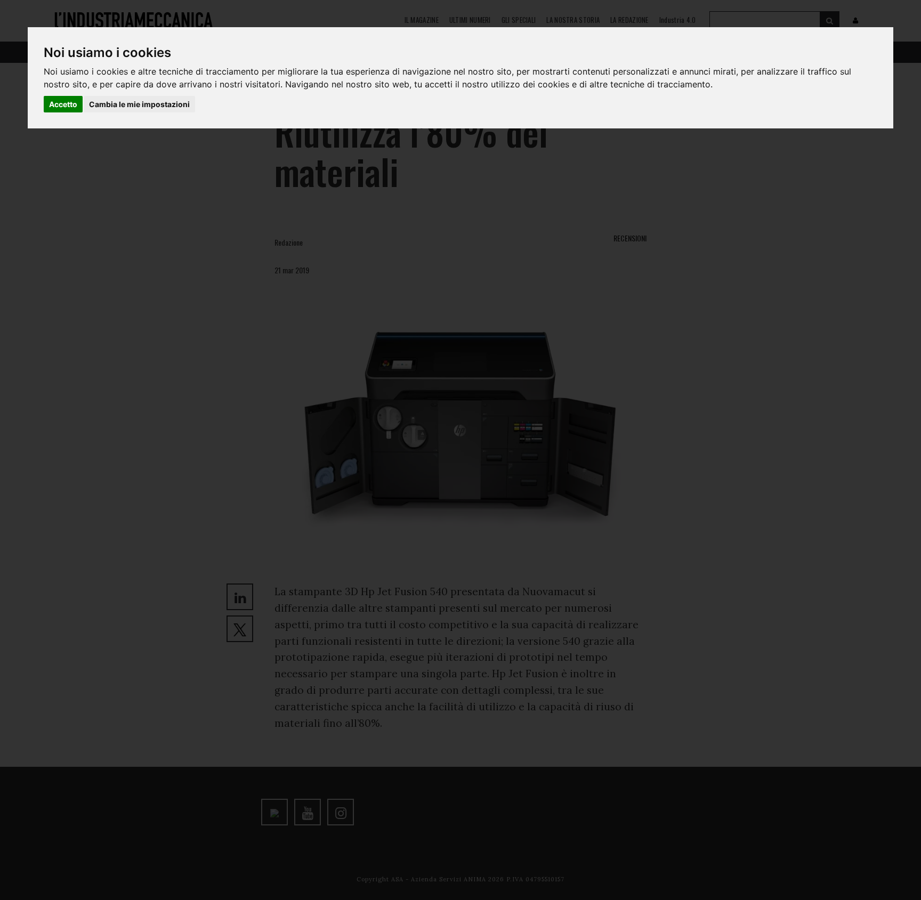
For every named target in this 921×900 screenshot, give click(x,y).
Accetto (63, 104)
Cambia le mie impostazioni (139, 104)
